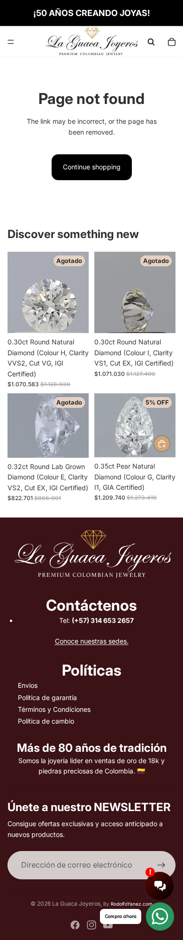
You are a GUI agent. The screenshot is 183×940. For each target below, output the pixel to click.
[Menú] (11, 42)
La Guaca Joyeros (76, 903)
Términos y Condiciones (54, 709)
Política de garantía (47, 697)
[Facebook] (75, 925)
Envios (28, 685)
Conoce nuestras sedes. (92, 641)
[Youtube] (108, 925)
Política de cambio (46, 721)
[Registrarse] (161, 865)
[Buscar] (151, 42)
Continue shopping (92, 167)
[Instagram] (91, 925)
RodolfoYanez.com (131, 904)
